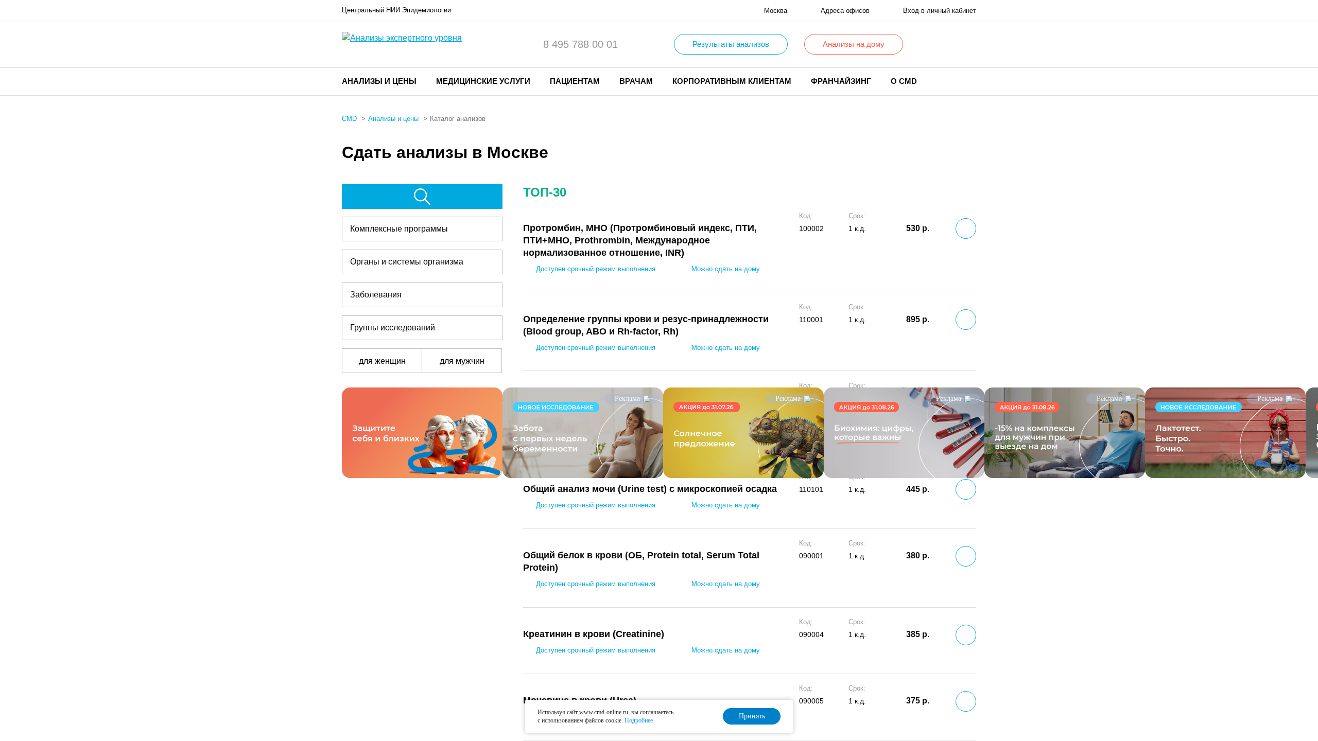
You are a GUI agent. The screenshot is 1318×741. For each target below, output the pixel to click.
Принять (752, 716)
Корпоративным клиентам (731, 81)
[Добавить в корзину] (966, 228)
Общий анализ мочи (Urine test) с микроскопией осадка (650, 489)
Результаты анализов (730, 44)
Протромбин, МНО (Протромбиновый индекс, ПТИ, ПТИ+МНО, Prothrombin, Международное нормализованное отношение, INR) (640, 240)
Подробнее (639, 720)
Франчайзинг (841, 81)
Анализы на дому (854, 44)
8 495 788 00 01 (580, 44)
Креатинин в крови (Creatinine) (593, 634)
